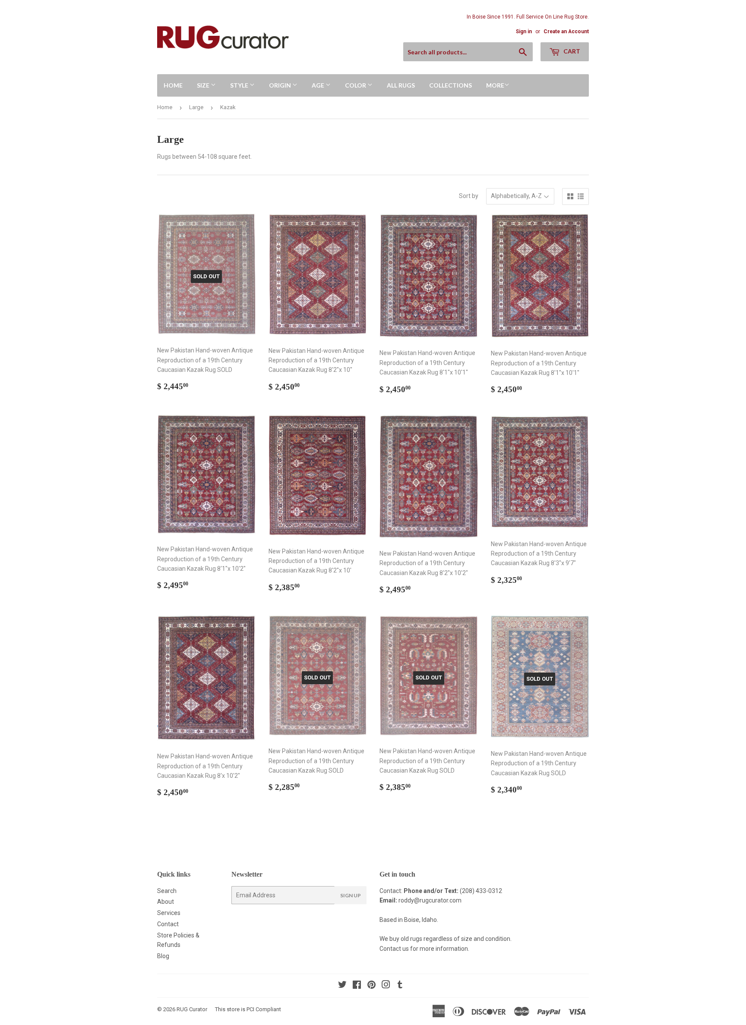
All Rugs (401, 85)
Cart (571, 51)
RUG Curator (192, 1009)
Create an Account (566, 31)
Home (173, 85)
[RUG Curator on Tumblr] (400, 985)
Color (356, 85)
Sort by (468, 195)
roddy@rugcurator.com (430, 900)
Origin (280, 85)
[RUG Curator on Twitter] (342, 985)
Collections (450, 85)
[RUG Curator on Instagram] (386, 985)
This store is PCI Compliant (248, 1009)
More (495, 85)
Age (319, 85)
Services (168, 912)
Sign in (524, 31)
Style (240, 85)
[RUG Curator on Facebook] (356, 985)
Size (204, 85)
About (165, 901)
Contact (168, 924)
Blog (163, 956)
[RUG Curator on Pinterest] (371, 985)
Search (167, 890)
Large (196, 107)
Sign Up (350, 895)
